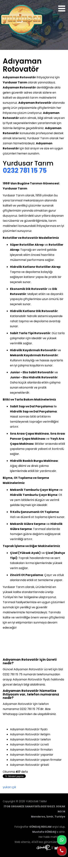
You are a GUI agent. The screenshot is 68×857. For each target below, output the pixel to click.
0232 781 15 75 (25, 170)
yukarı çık (9, 787)
